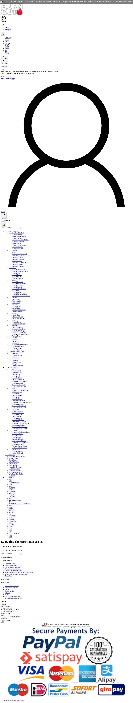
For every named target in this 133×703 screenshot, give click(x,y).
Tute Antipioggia (17, 327)
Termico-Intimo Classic (19, 446)
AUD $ (7, 40)
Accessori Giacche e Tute (16, 352)
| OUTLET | (10, 455)
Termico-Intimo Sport (19, 406)
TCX (10, 535)
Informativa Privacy (11, 565)
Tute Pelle (13, 297)
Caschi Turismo (17, 418)
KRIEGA (12, 509)
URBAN (13, 369)
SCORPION (12, 521)
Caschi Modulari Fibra (19, 283)
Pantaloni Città (17, 372)
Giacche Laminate (18, 241)
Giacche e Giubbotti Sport (20, 390)
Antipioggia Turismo (18, 425)
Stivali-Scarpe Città (18, 379)
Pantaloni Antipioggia (19, 332)
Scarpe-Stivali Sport (18, 400)
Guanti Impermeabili (18, 269)
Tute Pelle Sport (17, 395)
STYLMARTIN (14, 533)
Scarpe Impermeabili (18, 324)
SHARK (11, 524)
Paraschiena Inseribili (19, 310)
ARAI (10, 484)
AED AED (8, 38)
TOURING (14, 409)
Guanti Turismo (17, 414)
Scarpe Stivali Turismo (19, 421)
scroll (2, 622)
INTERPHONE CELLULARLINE (20, 504)
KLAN (11, 507)
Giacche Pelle (16, 243)
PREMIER (12, 516)
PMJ (10, 514)
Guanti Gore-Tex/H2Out (20, 271)
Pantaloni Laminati (18, 259)
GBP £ (7, 48)
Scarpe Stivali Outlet (15, 467)
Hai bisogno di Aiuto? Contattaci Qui (16, 574)
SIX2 (10, 530)
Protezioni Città (17, 378)
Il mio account (5, 579)
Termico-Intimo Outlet (15, 472)
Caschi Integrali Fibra (19, 289)
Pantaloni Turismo (18, 413)
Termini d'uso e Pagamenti (13, 567)
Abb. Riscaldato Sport (19, 407)
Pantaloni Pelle (17, 261)
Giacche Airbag (17, 234)
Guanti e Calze (17, 348)
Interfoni (15, 360)
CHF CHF (8, 43)
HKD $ (7, 50)
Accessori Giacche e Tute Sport (22, 402)
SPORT (13, 388)
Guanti (12, 268)
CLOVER (12, 491)
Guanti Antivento (17, 278)
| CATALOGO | (11, 231)
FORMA (11, 495)
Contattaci (7, 620)
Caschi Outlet (13, 463)
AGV (10, 481)
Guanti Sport (16, 393)
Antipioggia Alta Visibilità (20, 334)
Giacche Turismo (17, 411)
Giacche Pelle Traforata (19, 245)
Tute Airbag (16, 303)
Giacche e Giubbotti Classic (21, 432)
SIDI (10, 528)
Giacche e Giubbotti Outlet (17, 456)
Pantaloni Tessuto (17, 264)
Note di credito (9, 591)
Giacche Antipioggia (18, 331)
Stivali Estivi (16, 315)
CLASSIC (13, 430)
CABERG (12, 488)
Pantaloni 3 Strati (17, 257)
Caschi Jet (15, 290)
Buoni (6, 594)
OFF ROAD (14, 449)
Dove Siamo (8, 576)
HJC (10, 502)
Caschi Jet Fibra (17, 292)
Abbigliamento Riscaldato (18, 345)
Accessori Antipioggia (19, 329)
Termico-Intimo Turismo (19, 427)
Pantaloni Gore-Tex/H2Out (20, 255)
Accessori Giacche (14, 469)
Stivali (12, 313)
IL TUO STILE (11, 367)
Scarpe (12, 320)
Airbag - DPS (16, 306)
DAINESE (12, 493)
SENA (11, 523)
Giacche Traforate (17, 248)
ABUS (11, 479)
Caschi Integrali (17, 287)
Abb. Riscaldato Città (19, 386)
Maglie (14, 338)
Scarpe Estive (16, 322)
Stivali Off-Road (17, 453)
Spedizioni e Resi (10, 563)
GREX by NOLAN (15, 500)
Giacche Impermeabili (19, 236)
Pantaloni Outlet (13, 458)
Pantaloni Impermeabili (19, 254)
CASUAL (13, 353)
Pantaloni (13, 250)
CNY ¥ (7, 45)
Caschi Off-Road (17, 451)
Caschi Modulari (17, 282)
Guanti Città (16, 374)
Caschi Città (16, 376)
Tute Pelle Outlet (14, 462)
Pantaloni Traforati (18, 266)
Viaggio (14, 364)
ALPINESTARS (14, 483)
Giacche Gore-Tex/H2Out (20, 240)
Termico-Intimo (15, 336)
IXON (11, 505)
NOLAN (11, 512)
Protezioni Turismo (18, 420)
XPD (10, 537)
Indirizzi (7, 593)
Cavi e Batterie (17, 350)
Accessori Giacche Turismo (20, 423)
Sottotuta (15, 341)
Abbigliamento (17, 355)
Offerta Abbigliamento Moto (13, 570)
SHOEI (11, 526)
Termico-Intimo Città (18, 385)
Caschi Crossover (17, 285)
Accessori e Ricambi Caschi (21, 296)
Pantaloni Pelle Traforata (20, 262)
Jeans (14, 252)
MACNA (12, 511)
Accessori (15, 343)
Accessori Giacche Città (19, 381)
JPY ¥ (6, 52)
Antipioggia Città (17, 383)
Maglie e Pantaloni (18, 346)
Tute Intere (15, 299)
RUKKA (11, 519)
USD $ (7, 54)
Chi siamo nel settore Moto (13, 569)
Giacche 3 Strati (17, 238)
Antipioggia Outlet (14, 470)
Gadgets (15, 357)
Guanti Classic (16, 435)
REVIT (11, 517)
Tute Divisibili (16, 301)
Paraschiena (16, 308)
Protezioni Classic (17, 439)
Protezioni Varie (17, 311)
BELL (11, 486)
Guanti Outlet (13, 460)
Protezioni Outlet (14, 465)
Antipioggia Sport (17, 404)
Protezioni (13, 304)
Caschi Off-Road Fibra (19, 294)
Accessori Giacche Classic (20, 442)
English (8, 29)
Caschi (12, 280)
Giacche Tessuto (17, 247)
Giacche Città (16, 371)
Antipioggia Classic (18, 444)
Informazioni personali (11, 586)
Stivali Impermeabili (18, 318)
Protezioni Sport (17, 399)
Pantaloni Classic (17, 434)
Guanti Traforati (17, 276)
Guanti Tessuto (17, 275)
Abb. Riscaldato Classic (19, 448)
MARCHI (9, 477)
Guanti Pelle (16, 273)
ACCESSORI (14, 359)
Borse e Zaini (16, 362)
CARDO (11, 490)
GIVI (10, 498)
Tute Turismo (16, 416)
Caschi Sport (16, 397)
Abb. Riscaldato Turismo (20, 428)
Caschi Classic (16, 437)
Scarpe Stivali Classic (19, 441)
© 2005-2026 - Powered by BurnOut (12, 700)
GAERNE (12, 497)
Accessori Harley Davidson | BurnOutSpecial (19, 572)
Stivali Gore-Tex (17, 317)
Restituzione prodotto (11, 587)
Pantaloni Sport (17, 392)
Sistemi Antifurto (17, 365)
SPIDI (10, 531)
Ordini (7, 589)
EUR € (7, 47)
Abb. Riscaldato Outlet (16, 474)
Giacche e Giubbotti (16, 233)
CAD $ (7, 41)
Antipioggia (14, 325)
